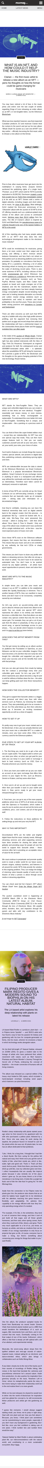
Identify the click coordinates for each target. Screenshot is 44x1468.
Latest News (22, 8)
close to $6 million (22, 204)
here (17, 1445)
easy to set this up (15, 630)
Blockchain (6, 114)
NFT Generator (20, 919)
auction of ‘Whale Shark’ (25, 336)
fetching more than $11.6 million (21, 217)
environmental (13, 274)
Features (21, 57)
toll (21, 274)
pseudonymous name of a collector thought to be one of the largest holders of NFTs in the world (22, 224)
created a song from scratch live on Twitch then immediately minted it (22, 197)
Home (4, 8)
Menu (39, 8)
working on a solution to (17, 277)
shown (4, 289)
